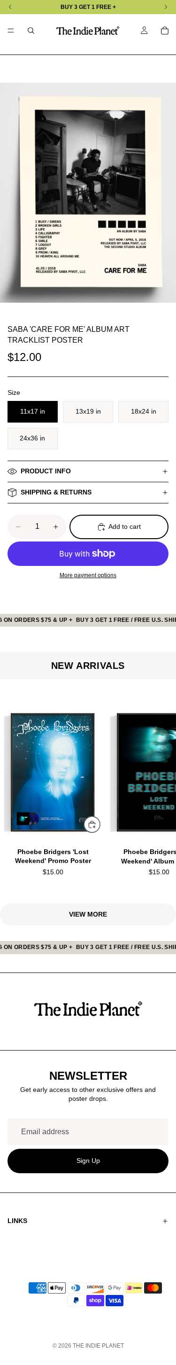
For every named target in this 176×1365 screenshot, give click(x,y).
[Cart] (164, 30)
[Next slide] (157, 791)
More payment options (88, 575)
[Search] (31, 30)
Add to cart (124, 526)
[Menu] (11, 30)
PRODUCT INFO (46, 471)
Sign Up (88, 1161)
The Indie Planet (98, 1345)
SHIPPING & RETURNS (56, 492)
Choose (99, 824)
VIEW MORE (88, 914)
